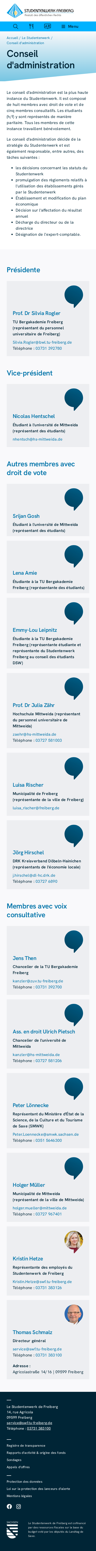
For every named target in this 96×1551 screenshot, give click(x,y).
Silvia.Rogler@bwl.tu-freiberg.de (42, 342)
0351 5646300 (48, 1140)
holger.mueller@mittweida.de (40, 1207)
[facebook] (9, 1506)
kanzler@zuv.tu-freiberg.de (38, 980)
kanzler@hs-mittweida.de (36, 1054)
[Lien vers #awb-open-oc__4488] (15, 26)
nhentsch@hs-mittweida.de (38, 439)
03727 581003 (48, 740)
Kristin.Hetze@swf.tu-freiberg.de (42, 1281)
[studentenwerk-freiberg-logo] (40, 5)
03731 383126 (48, 1287)
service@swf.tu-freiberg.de (37, 1349)
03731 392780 (48, 348)
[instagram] (18, 1506)
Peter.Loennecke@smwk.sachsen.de (46, 1134)
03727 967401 (48, 1214)
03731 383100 (48, 1355)
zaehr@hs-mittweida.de (34, 734)
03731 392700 (48, 987)
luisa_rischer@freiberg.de (36, 807)
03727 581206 (48, 1060)
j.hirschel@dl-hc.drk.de (34, 875)
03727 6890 (46, 881)
